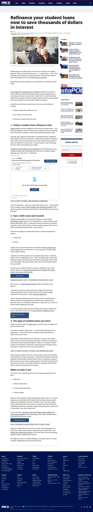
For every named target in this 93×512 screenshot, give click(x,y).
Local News (4, 458)
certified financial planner (28, 284)
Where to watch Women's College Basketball (84, 492)
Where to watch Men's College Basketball (83, 489)
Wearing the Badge (36, 480)
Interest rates (14, 128)
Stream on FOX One (84, 475)
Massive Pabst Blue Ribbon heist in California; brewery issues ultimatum (67, 103)
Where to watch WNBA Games (83, 495)
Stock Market (5, 489)
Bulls (64, 462)
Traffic (34, 456)
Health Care (20, 484)
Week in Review (36, 478)
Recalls (18, 485)
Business (4, 477)
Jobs (3, 482)
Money (4, 475)
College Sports (66, 470)
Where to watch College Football (84, 479)
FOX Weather (20, 469)
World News (4, 462)
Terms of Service (72, 163)
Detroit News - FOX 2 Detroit (53, 480)
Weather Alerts (20, 460)
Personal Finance (67, 33)
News (3, 456)
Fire (64, 467)
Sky (64, 469)
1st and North (35, 477)
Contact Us (65, 482)
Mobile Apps (66, 478)
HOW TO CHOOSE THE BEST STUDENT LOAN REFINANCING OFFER (31, 351)
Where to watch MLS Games (83, 498)
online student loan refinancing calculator (39, 207)
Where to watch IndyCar (84, 486)
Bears (64, 458)
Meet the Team (66, 485)
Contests (65, 484)
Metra (33, 463)
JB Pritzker (50, 465)
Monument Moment (37, 484)
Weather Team (20, 463)
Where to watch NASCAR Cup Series (84, 484)
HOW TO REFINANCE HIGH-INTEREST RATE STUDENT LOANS (30, 424)
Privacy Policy (73, 161)
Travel (33, 460)
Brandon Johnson (52, 467)
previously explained (39, 294)
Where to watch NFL (83, 477)
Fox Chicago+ (81, 462)
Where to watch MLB (83, 481)
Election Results (51, 460)
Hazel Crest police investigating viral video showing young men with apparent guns (75, 68)
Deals (3, 480)
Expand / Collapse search (90, 3)
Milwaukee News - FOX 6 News (53, 477)
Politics (50, 456)
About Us (66, 475)
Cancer (18, 477)
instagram (84, 507)
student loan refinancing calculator (21, 432)
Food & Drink (81, 463)
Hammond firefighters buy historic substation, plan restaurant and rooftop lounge (67, 130)
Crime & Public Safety (7, 463)
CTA (33, 462)
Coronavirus (20, 478)
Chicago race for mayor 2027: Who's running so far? (75, 44)
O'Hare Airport (35, 465)
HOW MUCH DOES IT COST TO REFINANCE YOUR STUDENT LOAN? (31, 280)
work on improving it (49, 247)
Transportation (35, 458)
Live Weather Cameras (22, 458)
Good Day (4, 465)
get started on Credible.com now (43, 311)
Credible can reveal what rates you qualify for (25, 149)
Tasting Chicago (36, 482)
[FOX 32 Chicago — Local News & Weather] (6, 3)
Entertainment (83, 456)
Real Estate (4, 485)
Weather (20, 456)
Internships (65, 489)
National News (5, 460)
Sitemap (65, 494)
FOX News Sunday (6, 470)
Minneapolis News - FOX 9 (54, 483)
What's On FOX (81, 460)
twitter (87, 507)
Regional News (52, 475)
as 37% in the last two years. (38, 77)
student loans (32, 324)
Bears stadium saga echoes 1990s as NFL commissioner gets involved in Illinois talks (67, 116)
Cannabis (19, 480)
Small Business (5, 487)
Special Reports (5, 467)
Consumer (4, 478)
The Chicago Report (52, 462)
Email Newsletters (67, 480)
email (90, 507)
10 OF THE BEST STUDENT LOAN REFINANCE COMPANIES (29, 201)
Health (19, 475)
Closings (19, 462)
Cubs (64, 463)
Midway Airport (35, 467)
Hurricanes (19, 467)
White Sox (65, 465)
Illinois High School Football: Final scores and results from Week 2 (76, 76)
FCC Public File (66, 491)
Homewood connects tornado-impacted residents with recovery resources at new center (67, 123)
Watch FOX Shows (82, 467)
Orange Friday (35, 485)
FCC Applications (67, 492)
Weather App (20, 465)
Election (49, 458)
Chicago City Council (52, 469)
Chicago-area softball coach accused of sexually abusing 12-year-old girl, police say (67, 110)
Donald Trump (51, 463)
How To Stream (66, 477)
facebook (81, 507)
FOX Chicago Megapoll (7, 469)
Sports (65, 456)
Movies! (80, 465)
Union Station (35, 469)
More (75, 3)
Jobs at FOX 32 (66, 487)
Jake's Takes (81, 458)
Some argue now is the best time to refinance (25, 92)
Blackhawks (66, 460)
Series (34, 475)
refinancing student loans (18, 221)
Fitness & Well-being (22, 482)
